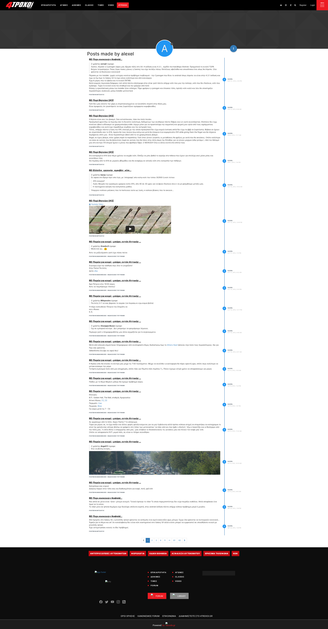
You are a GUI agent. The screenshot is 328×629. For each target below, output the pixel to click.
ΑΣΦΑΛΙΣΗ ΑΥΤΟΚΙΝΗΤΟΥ (186, 553)
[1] (103, 400)
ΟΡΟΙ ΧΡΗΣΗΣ (128, 616)
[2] (106, 400)
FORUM (154, 585)
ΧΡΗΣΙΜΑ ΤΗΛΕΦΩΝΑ (216, 553)
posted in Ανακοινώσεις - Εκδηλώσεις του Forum (107, 256)
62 (180, 540)
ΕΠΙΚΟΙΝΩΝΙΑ (169, 616)
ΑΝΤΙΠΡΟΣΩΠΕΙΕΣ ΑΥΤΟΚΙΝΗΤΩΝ (108, 553)
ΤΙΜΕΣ (154, 581)
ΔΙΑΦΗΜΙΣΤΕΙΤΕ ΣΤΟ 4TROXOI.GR (195, 616)
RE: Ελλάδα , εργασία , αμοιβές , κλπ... (110, 170)
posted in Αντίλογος (96, 94)
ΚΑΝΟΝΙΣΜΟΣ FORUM (149, 616)
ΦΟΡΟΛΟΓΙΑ (138, 553)
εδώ (96, 271)
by (159, 625)
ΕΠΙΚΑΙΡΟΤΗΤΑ (158, 572)
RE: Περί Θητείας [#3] (101, 100)
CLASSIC (179, 577)
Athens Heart (172, 345)
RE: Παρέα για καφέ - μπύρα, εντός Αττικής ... (115, 241)
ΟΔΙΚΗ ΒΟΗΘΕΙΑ (158, 553)
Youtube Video (97, 204)
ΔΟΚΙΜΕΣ (155, 577)
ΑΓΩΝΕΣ (179, 572)
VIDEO (178, 581)
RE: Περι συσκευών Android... (105, 59)
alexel (230, 79)
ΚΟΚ (235, 553)
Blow (100, 406)
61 (174, 540)
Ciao (100, 403)
